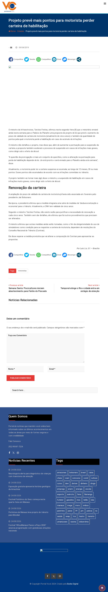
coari (67, 478)
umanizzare (62, 522)
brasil (83, 472)
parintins (61, 511)
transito (91, 516)
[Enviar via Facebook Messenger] (69, 59)
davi (67, 483)
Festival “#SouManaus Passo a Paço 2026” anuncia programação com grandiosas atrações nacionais (30, 528)
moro (77, 505)
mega (69, 505)
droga (92, 483)
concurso (76, 478)
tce (74, 516)
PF (76, 511)
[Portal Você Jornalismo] (11, 47)
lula (92, 500)
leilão (86, 500)
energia (79, 489)
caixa (91, 472)
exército (70, 494)
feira (79, 494)
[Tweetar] (29, 59)
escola (88, 489)
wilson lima (84, 522)
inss (78, 500)
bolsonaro (73, 472)
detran (74, 483)
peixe (70, 511)
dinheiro (84, 483)
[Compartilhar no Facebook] (16, 59)
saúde (59, 516)
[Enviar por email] (56, 59)
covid (86, 478)
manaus (60, 505)
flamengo (88, 494)
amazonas (61, 472)
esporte (60, 494)
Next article (93, 285)
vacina (73, 522)
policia (89, 511)
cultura (94, 478)
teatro (81, 516)
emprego (61, 489)
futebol (60, 500)
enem (70, 489)
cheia (59, 478)
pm (82, 511)
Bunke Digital (72, 584)
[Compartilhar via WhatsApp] (43, 59)
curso (59, 483)
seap (68, 516)
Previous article (16, 285)
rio (96, 511)
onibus (86, 505)
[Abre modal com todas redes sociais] (79, 59)
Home (13, 31)
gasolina (70, 500)
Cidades (20, 31)
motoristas (22, 271)
